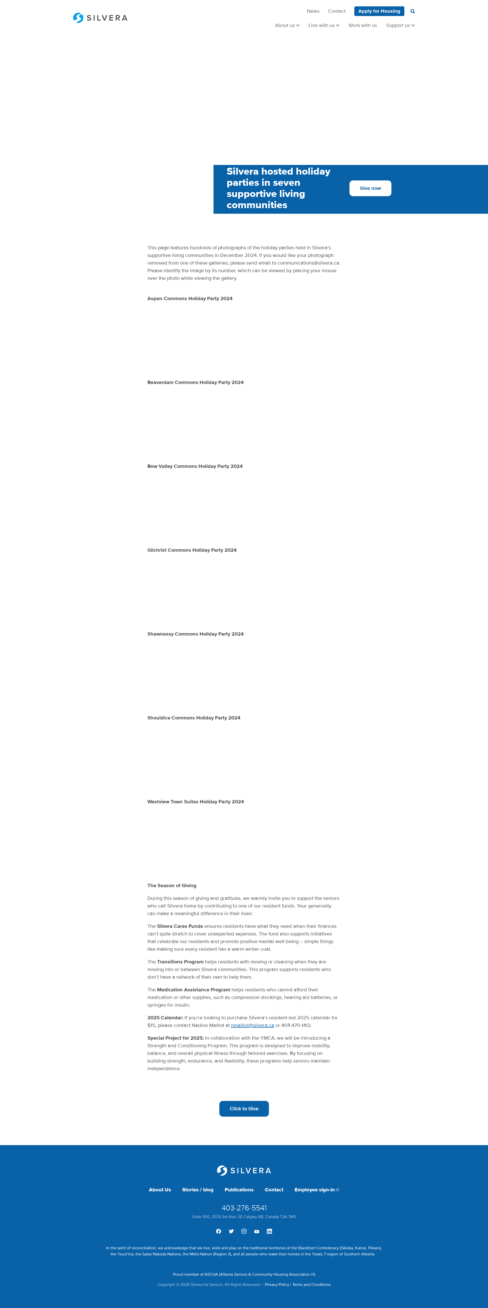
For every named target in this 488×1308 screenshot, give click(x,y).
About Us (160, 1190)
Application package (390, 20)
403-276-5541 (244, 1208)
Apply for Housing (379, 11)
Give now (370, 188)
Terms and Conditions (311, 1284)
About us (285, 25)
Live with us (322, 25)
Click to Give (244, 1109)
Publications (239, 1190)
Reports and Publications (385, 20)
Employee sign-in (315, 1190)
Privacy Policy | (278, 1284)
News (313, 11)
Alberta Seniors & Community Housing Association (265, 1274)
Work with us (362, 25)
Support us (398, 25)
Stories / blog (198, 1190)
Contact (337, 11)
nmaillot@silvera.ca (252, 1025)
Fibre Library (398, 20)
